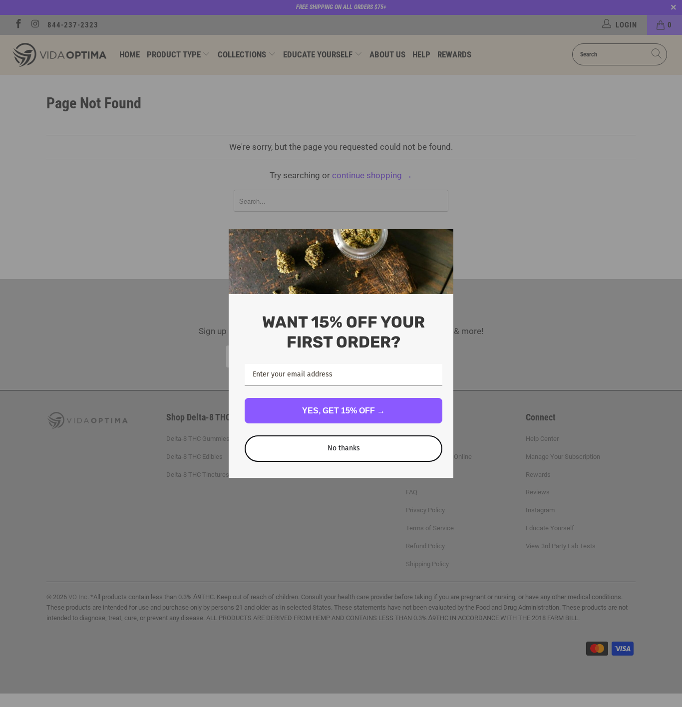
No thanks (344, 448)
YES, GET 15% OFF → (343, 410)
